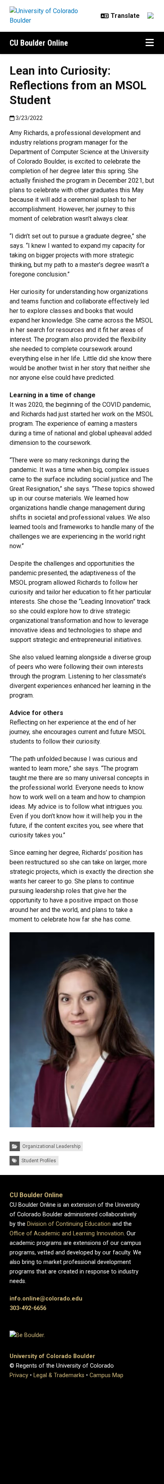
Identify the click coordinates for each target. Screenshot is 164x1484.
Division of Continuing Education (69, 1224)
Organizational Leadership (51, 1146)
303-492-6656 (28, 1308)
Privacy (19, 1375)
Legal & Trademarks (58, 1375)
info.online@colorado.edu (46, 1298)
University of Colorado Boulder (52, 1356)
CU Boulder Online (39, 43)
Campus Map (106, 1375)
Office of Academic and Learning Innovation (67, 1233)
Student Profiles (38, 1160)
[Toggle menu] (149, 43)
